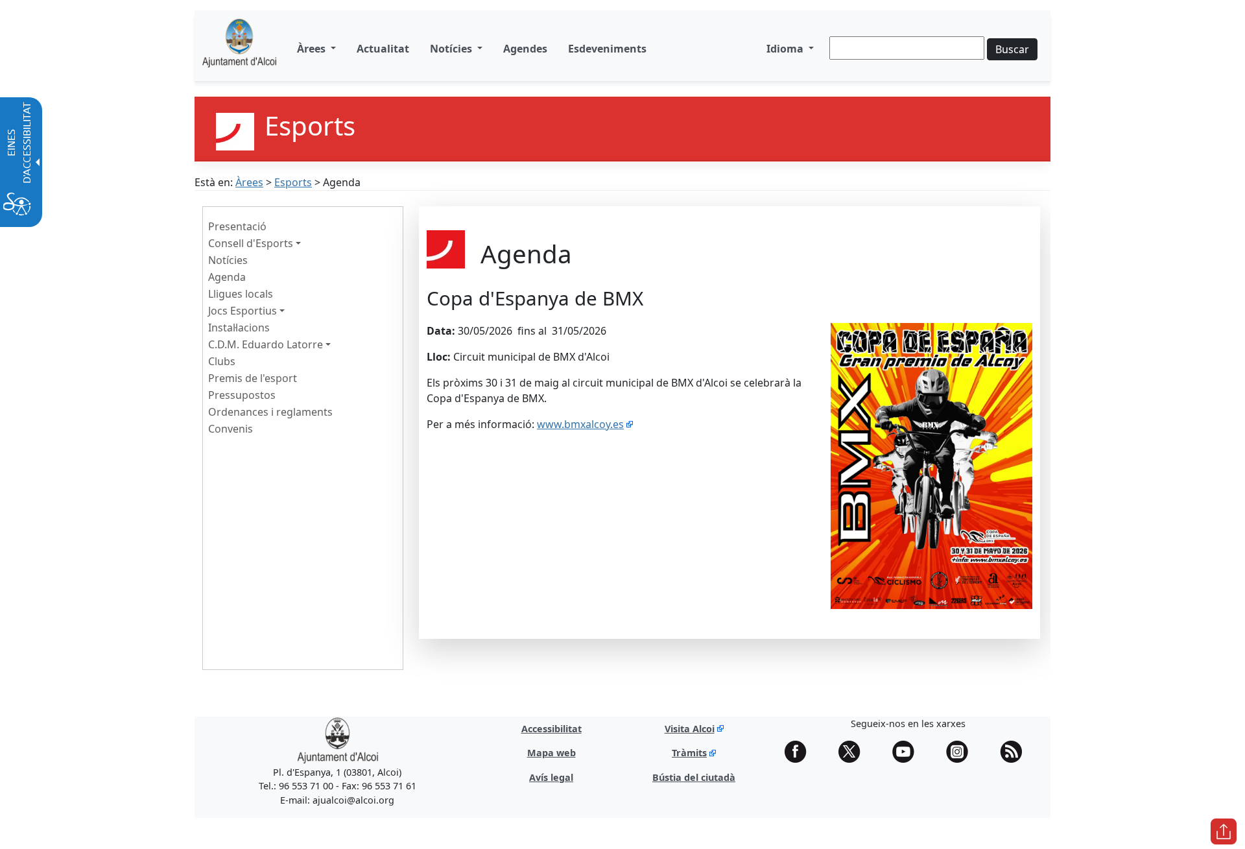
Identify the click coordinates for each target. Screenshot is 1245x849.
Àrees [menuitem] (312, 49)
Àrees (249, 182)
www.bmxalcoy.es (580, 424)
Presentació (237, 226)
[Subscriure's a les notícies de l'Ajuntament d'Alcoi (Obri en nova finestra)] (1015, 752)
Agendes (525, 49)
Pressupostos (242, 395)
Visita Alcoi (690, 729)
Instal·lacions (239, 327)
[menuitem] (383, 49)
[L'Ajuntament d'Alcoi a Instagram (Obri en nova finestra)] (961, 752)
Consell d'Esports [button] (250, 243)
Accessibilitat (551, 729)
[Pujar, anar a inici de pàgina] (1223, 831)
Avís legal (551, 777)
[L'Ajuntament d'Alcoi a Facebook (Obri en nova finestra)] (800, 752)
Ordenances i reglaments (270, 412)
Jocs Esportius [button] (242, 311)
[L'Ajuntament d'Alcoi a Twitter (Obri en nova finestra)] (854, 752)
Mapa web (551, 753)
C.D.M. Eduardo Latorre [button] (265, 344)
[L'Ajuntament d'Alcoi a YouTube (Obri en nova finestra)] (907, 752)
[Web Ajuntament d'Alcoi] (239, 48)
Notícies (228, 260)
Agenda (227, 277)
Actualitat (383, 49)
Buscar (1012, 49)
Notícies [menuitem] (452, 49)
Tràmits (689, 753)
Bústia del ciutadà (693, 777)
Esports (293, 182)
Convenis (230, 429)
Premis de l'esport (252, 378)
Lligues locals (240, 294)
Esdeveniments (607, 49)
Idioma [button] (786, 49)
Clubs (221, 361)
